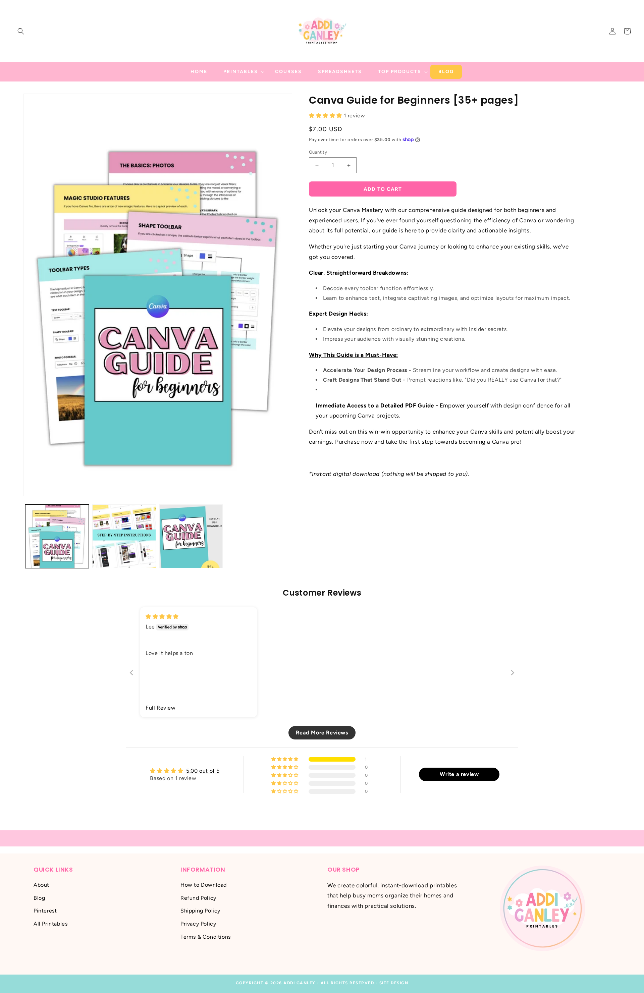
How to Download (203, 884)
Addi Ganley (299, 983)
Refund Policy (198, 897)
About (41, 884)
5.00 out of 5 (203, 771)
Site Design (394, 983)
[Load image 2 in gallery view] (124, 536)
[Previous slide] (131, 672)
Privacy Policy (198, 923)
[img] (162, 616)
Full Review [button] (161, 708)
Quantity (318, 152)
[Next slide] (512, 672)
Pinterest (45, 910)
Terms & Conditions (205, 936)
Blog (39, 897)
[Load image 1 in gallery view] (57, 536)
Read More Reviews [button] (322, 732)
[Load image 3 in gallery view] (191, 536)
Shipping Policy (200, 910)
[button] (20, 31)
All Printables (50, 923)
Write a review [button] (459, 774)
